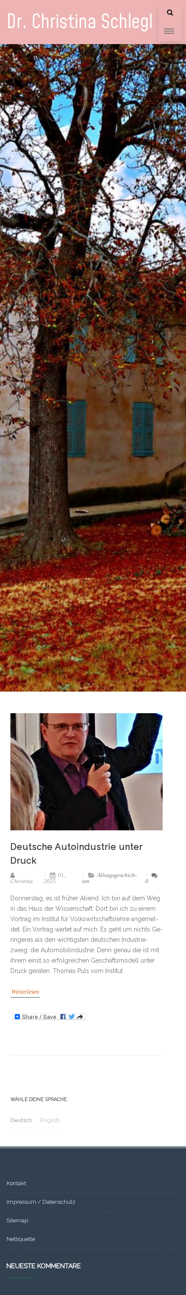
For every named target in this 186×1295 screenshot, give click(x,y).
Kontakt (16, 1183)
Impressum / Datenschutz (40, 1202)
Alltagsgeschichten (109, 878)
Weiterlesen (25, 992)
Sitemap (17, 1220)
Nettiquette (20, 1239)
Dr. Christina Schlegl (79, 22)
